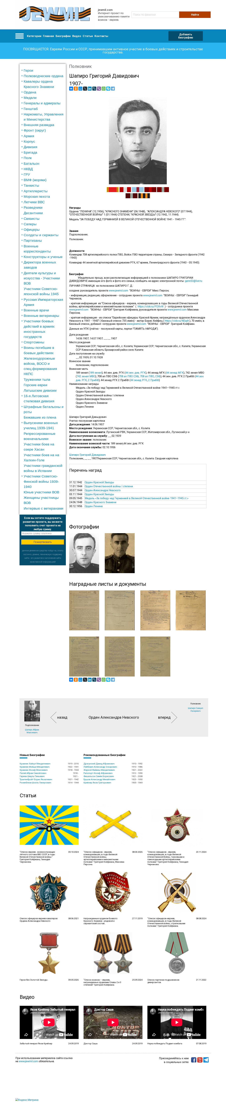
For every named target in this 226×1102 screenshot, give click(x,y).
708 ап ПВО (147, 376)
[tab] (44, 70)
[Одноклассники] (76, 89)
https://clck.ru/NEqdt (177, 320)
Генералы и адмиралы (42, 103)
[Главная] (55, 14)
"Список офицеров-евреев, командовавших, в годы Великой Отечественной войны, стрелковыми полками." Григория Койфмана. (166, 922)
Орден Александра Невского (103, 490)
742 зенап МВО (86, 376)
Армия (29, 136)
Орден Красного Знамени (100, 502)
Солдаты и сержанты (41, 235)
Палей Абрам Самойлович (33, 773)
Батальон (31, 163)
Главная (48, 36)
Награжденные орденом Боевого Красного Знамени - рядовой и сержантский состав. (100, 921)
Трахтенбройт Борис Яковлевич (36, 779)
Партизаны (33, 240)
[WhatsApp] (104, 89)
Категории (34, 36)
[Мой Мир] (80, 89)
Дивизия (30, 147)
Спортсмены (34, 342)
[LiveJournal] (94, 89)
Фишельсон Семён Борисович (99, 776)
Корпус (29, 141)
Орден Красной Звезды (99, 482)
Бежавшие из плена (40, 417)
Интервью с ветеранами (43, 508)
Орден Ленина (94, 506)
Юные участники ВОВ (41, 492)
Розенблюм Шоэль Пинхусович (35, 782)
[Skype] (108, 89)
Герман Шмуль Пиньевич (32, 776)
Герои (28, 70)
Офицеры (32, 229)
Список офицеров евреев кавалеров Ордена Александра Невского (39, 919)
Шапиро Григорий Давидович (87, 454)
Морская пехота (37, 196)
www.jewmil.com (119, 290)
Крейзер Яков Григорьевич (97, 782)
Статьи (88, 36)
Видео (76, 36)
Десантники (33, 213)
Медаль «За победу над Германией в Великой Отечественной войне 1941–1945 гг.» (136, 498)
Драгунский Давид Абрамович (99, 763)
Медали (30, 98)
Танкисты (31, 185)
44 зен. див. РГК (135, 372)
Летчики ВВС (34, 202)
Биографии (63, 36)
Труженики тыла (37, 379)
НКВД (28, 169)
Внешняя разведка (39, 125)
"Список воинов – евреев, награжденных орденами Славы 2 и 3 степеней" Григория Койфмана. (102, 982)
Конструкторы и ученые (43, 257)
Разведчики (33, 207)
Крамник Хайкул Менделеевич (35, 763)
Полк (28, 158)
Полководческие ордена (43, 76)
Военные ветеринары (41, 316)
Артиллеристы (35, 191)
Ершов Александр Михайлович (99, 779)
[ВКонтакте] (71, 89)
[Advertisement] (43, 615)
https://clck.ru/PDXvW (150, 306)
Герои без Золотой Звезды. (34, 980)
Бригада (30, 152)
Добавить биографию (185, 36)
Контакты (101, 36)
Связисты (31, 218)
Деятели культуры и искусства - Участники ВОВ (42, 278)
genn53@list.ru (194, 281)
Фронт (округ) (35, 130)
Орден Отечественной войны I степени (109, 486)
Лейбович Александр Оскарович (100, 767)
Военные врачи (36, 310)
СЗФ (157, 376)
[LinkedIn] (90, 89)
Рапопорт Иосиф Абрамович (98, 773)
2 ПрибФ (93, 380)
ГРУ (27, 174)
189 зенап (96, 372)
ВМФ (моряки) (35, 180)
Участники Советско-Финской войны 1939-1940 (41, 481)
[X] (85, 89)
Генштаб (31, 109)
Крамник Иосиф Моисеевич (34, 770)
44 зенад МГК (174, 372)
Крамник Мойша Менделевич (34, 767)
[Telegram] (113, 89)
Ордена (30, 92)
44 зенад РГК (138, 380)
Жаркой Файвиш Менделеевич (99, 770)
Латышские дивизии (40, 390)
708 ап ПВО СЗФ (129, 376)
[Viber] (99, 89)
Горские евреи (35, 385)
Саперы (30, 224)
